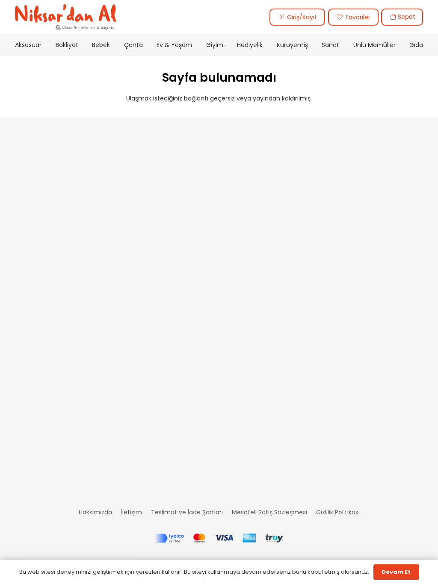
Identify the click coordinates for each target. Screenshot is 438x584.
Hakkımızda (95, 512)
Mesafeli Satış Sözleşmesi (269, 512)
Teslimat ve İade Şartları (187, 512)
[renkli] (65, 17)
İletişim (131, 512)
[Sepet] (394, 16)
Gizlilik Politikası (338, 512)
